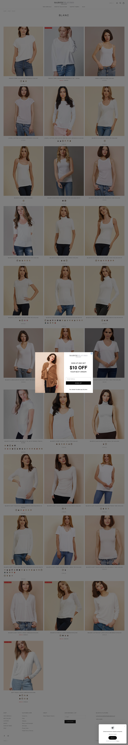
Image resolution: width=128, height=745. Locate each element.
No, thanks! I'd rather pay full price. (78, 390)
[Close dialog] (91, 353)
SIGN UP (78, 383)
